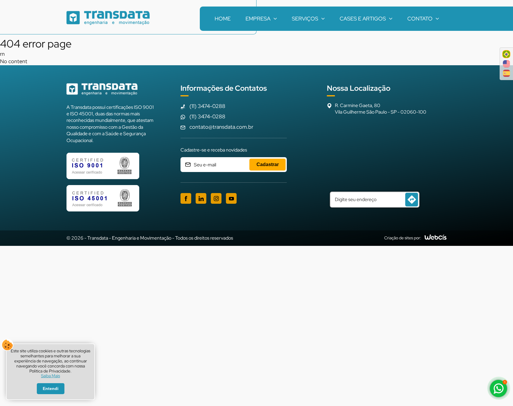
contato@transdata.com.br (221, 126)
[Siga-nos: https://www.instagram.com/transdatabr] (216, 198)
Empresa (258, 18)
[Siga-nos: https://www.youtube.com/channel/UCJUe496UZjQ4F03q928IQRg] (231, 198)
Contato (420, 18)
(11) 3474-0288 (207, 106)
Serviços (305, 18)
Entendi (50, 388)
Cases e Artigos (363, 18)
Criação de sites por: (402, 238)
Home (223, 18)
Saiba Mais (50, 375)
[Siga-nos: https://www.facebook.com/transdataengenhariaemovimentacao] (185, 198)
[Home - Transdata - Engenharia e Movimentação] (108, 19)
